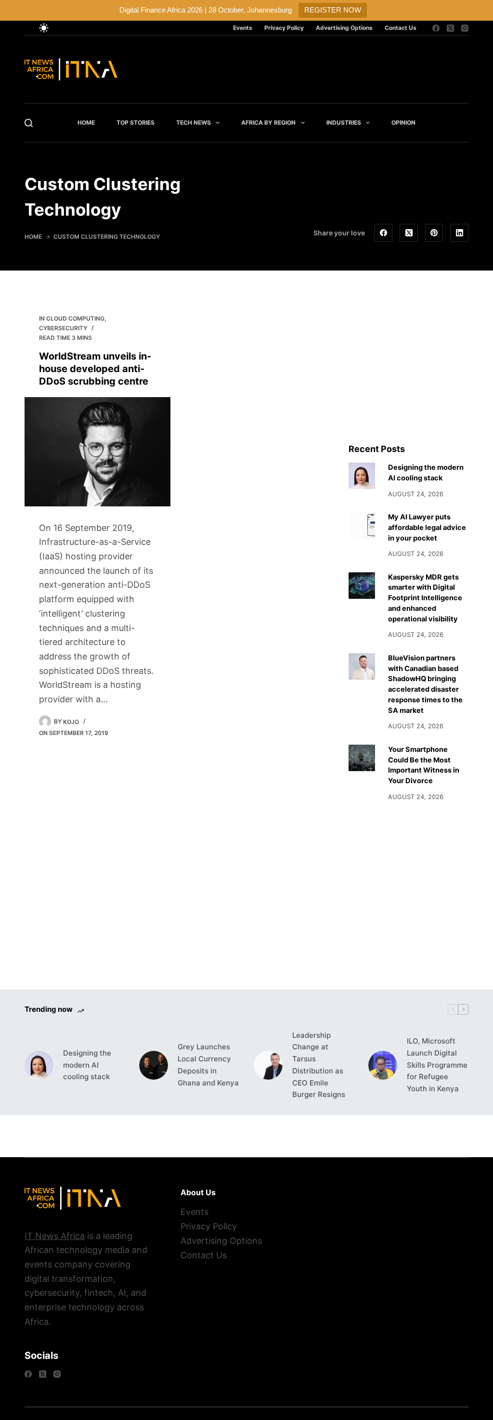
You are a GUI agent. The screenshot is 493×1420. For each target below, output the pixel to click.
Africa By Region (268, 122)
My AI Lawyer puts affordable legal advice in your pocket (427, 527)
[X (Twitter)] (450, 28)
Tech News (193, 122)
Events (242, 27)
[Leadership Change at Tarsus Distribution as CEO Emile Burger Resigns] (268, 1065)
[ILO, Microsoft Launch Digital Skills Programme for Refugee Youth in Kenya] (382, 1065)
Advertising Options (344, 27)
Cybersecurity (63, 328)
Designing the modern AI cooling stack (87, 1065)
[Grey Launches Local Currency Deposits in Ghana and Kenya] (153, 1065)
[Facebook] (436, 28)
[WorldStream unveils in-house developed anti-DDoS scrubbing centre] (97, 451)
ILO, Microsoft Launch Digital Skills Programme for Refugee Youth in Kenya (437, 1064)
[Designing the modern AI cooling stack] (362, 476)
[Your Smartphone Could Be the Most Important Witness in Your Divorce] (362, 758)
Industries (343, 122)
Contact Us (400, 27)
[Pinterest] (434, 233)
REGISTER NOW (332, 10)
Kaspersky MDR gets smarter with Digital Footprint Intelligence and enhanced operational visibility (425, 598)
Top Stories (136, 122)
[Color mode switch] (44, 28)
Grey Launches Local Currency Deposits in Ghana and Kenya (208, 1064)
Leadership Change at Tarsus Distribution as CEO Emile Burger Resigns (318, 1065)
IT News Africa (55, 1236)
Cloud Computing (75, 318)
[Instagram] (464, 28)
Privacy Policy (284, 27)
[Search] (29, 123)
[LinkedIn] (459, 233)
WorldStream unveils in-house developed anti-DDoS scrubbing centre (95, 368)
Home (86, 122)
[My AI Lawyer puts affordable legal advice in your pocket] (362, 525)
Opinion (403, 122)
